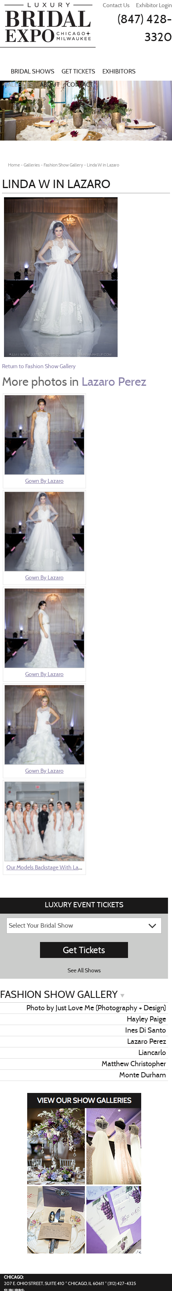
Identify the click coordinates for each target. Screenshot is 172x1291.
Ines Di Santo (145, 1030)
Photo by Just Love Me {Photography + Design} (96, 1007)
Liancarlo (152, 1052)
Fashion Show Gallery (60, 994)
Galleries (18, 84)
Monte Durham (142, 1075)
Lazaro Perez (114, 381)
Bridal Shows (32, 71)
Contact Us (116, 5)
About (50, 84)
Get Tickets (78, 71)
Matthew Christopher (134, 1063)
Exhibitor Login (154, 5)
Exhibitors (119, 71)
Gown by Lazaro (44, 480)
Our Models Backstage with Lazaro (47, 867)
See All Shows (84, 970)
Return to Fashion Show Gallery (39, 366)
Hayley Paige (146, 1019)
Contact (80, 84)
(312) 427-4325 (122, 1283)
